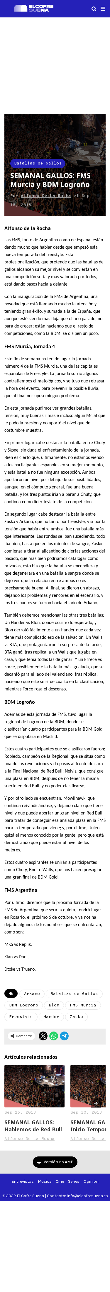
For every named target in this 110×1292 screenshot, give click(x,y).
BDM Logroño (23, 1005)
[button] (103, 8)
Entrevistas (22, 1181)
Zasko (76, 1016)
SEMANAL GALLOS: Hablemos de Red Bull (33, 1126)
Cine (60, 1181)
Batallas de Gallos (38, 163)
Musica (45, 1181)
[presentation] (96, 1103)
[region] (55, 64)
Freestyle (21, 1016)
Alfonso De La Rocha (46, 195)
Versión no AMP (58, 1161)
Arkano (32, 993)
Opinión (91, 1181)
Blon (54, 1005)
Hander (51, 1016)
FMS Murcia (83, 1005)
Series (73, 1181)
